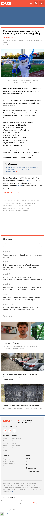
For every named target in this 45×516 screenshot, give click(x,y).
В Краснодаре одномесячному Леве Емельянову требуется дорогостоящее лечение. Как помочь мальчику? (21, 267)
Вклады (14, 441)
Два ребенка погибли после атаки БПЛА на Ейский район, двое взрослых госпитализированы (22, 288)
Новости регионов (12, 246)
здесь (11, 491)
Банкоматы (15, 448)
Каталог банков (16, 438)
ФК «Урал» (17, 208)
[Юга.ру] (6, 3)
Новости (8, 239)
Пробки (5, 450)
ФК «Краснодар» (17, 203)
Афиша (5, 446)
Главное (6, 435)
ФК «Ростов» (20, 205)
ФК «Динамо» (35, 200)
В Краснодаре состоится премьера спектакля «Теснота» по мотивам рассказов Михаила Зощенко (22, 278)
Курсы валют (16, 446)
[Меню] (41, 3)
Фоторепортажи (32, 471)
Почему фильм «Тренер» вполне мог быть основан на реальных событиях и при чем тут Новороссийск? (22, 169)
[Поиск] (35, 3)
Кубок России (7, 200)
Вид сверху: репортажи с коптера (13, 459)
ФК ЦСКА (18, 210)
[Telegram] (10, 431)
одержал (30, 180)
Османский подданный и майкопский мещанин (21, 405)
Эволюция (30, 465)
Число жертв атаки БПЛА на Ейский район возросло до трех (22, 256)
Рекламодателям (14, 506)
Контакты (24, 506)
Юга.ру (17, 420)
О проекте (4, 506)
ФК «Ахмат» (26, 200)
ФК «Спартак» (7, 208)
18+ (30, 3)
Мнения (5, 443)
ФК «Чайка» (25, 208)
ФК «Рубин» (29, 205)
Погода (5, 448)
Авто (28, 456)
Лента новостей (7, 316)
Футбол (25, 210)
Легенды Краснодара (9, 461)
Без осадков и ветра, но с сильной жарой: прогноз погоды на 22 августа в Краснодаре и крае (21, 298)
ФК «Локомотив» (8, 205)
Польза (29, 462)
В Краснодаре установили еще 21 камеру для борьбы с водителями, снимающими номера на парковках (20, 376)
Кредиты (14, 443)
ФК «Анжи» (17, 200)
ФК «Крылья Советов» (31, 203)
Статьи (5, 441)
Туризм (6, 456)
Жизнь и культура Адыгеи (10, 466)
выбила (19, 186)
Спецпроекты (31, 468)
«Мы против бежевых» (11, 343)
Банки (14, 435)
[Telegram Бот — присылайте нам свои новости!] (14, 431)
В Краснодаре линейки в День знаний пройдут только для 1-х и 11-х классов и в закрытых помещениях (20, 309)
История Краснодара (9, 464)
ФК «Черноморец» (9, 210)
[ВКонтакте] (5, 431)
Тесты (28, 459)
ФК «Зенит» (7, 203)
